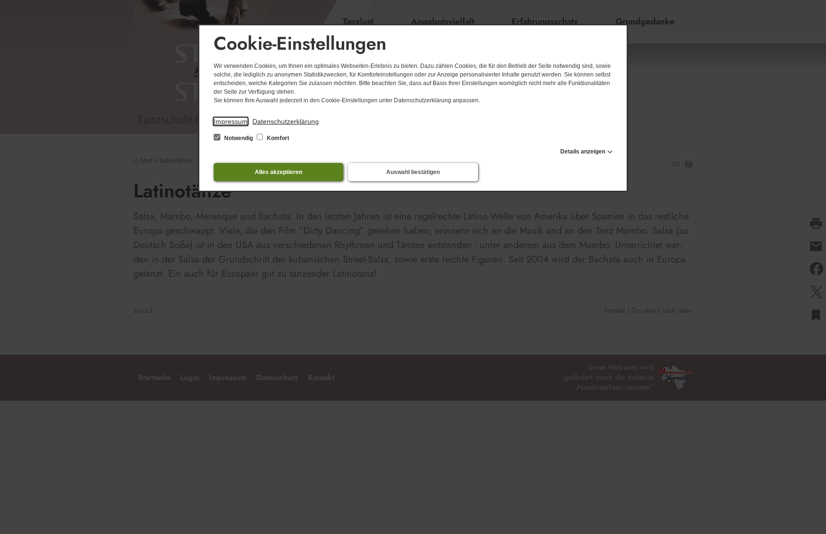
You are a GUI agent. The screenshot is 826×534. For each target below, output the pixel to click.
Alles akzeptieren (278, 172)
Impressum (231, 121)
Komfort (277, 138)
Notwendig (238, 138)
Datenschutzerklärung (285, 121)
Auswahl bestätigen (413, 172)
